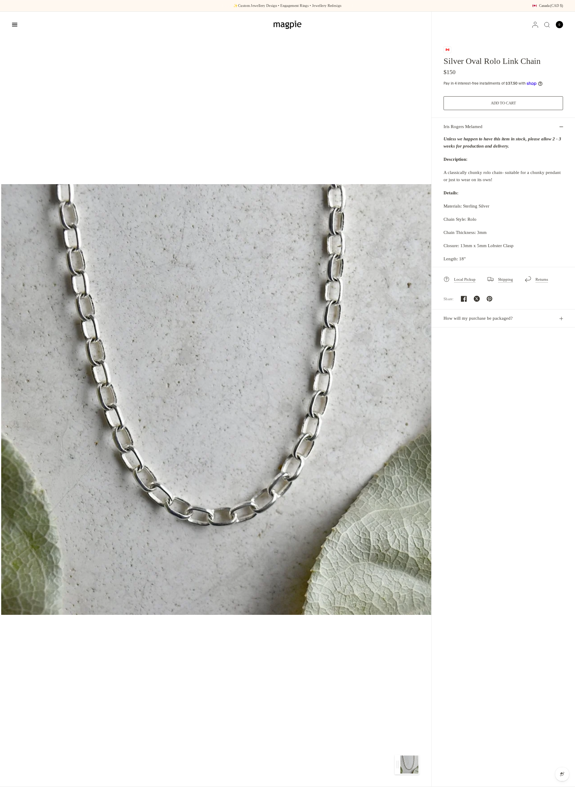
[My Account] (535, 24)
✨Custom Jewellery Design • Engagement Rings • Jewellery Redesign (287, 5)
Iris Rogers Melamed (463, 126)
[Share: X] (477, 299)
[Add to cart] (503, 103)
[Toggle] (397, 764)
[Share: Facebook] (464, 299)
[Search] (547, 24)
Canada (551, 6)
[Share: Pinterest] (490, 299)
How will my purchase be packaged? (478, 318)
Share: (449, 299)
